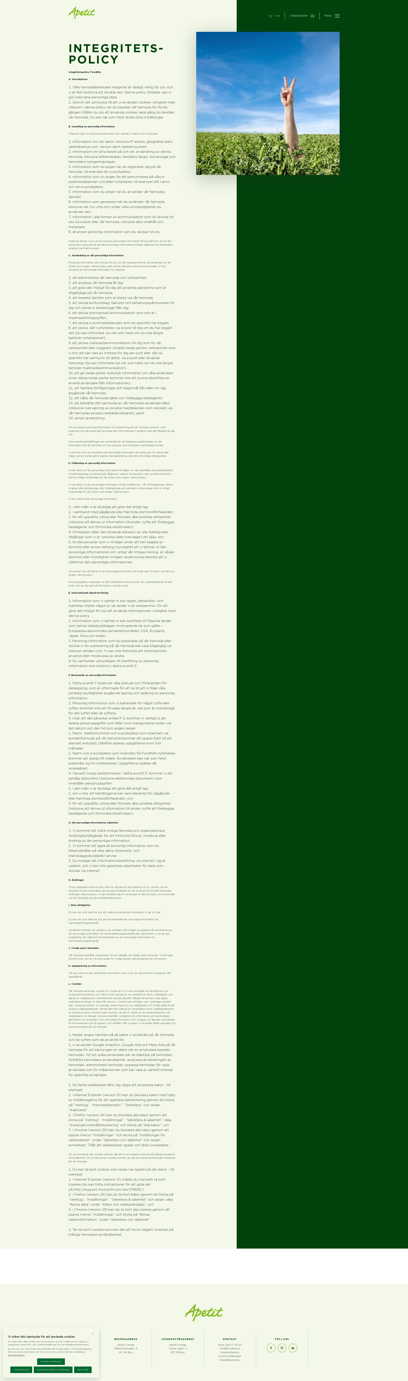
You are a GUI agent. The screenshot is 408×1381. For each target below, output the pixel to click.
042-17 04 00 (233, 1345)
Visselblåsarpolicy (229, 1360)
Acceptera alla (21, 1370)
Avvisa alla (82, 1370)
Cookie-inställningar (51, 1361)
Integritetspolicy (230, 1352)
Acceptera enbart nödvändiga (53, 1370)
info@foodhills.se (230, 1348)
